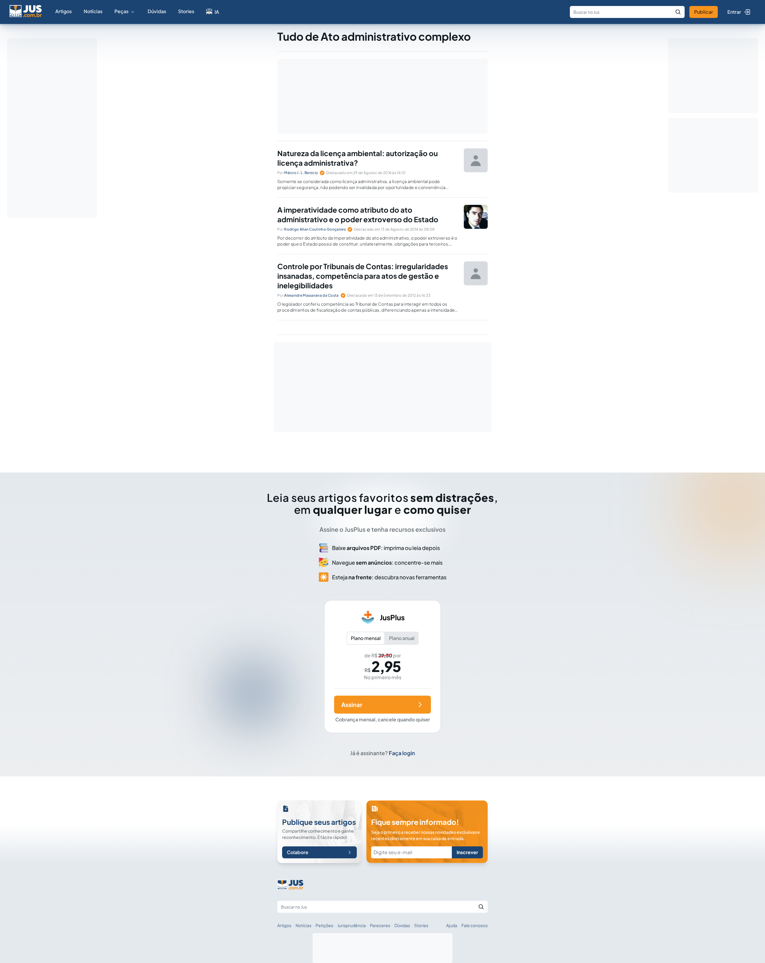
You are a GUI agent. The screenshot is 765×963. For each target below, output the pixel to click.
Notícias (93, 11)
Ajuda (451, 925)
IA (217, 12)
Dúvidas (157, 11)
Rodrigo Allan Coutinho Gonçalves (315, 229)
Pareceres (380, 925)
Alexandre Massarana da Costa (311, 295)
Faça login (402, 752)
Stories (186, 11)
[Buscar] (678, 12)
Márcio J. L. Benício (301, 172)
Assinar (351, 704)
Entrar (734, 12)
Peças (121, 11)
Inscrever (467, 852)
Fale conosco (474, 925)
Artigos (63, 11)
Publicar (703, 12)
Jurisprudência (351, 925)
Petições (324, 925)
